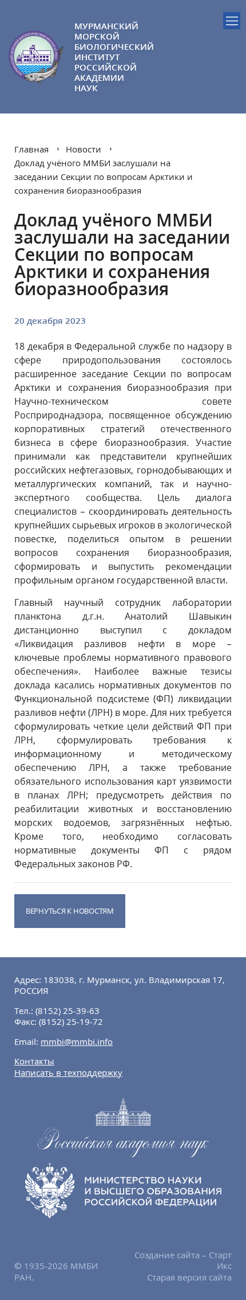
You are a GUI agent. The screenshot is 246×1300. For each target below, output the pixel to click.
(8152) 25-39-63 (67, 1010)
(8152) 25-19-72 (71, 1021)
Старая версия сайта (189, 1277)
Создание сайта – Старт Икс (183, 1260)
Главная (31, 149)
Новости (83, 149)
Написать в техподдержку (68, 1072)
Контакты (34, 1061)
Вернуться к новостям (70, 911)
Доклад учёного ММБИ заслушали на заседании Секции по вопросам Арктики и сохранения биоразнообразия (103, 176)
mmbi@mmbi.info (77, 1041)
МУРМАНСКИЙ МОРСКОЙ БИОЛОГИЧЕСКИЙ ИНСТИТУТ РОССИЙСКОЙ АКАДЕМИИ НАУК (98, 56)
